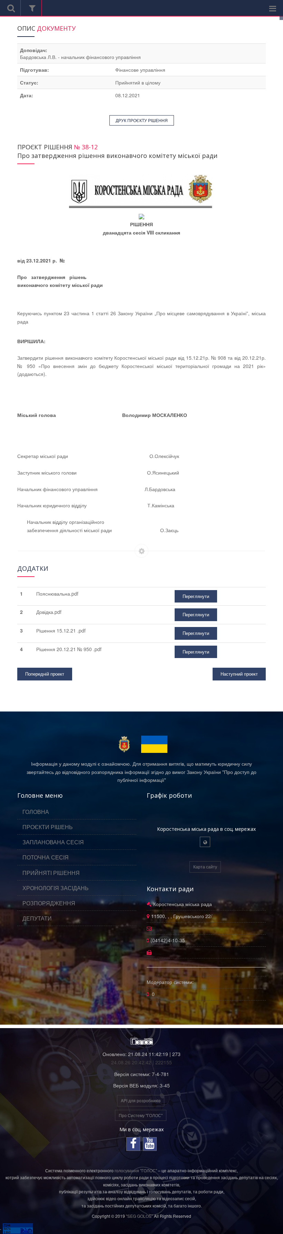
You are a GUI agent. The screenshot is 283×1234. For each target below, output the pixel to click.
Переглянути (196, 596)
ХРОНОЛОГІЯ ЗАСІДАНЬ (55, 888)
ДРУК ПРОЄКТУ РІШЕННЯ (142, 120)
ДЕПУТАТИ (37, 918)
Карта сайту (205, 866)
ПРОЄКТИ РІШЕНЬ (47, 827)
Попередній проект (44, 673)
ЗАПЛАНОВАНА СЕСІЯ (53, 842)
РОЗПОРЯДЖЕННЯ (48, 903)
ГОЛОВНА (35, 812)
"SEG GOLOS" (139, 1216)
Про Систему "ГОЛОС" (141, 1115)
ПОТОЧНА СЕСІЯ (45, 857)
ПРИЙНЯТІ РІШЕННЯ (51, 873)
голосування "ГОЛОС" (136, 1170)
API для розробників (140, 1100)
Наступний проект (239, 673)
